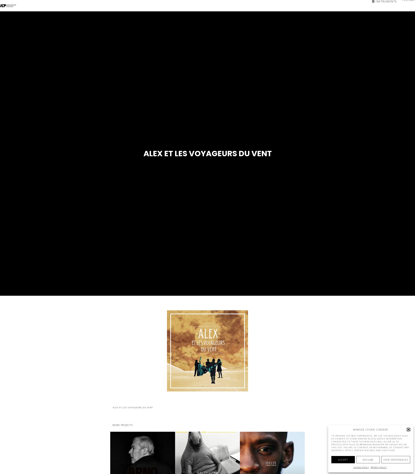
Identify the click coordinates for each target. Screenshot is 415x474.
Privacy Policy (379, 467)
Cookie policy (361, 467)
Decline (368, 459)
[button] (408, 429)
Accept (343, 459)
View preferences (395, 459)
